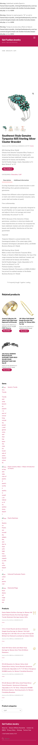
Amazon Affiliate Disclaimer (17, 728)
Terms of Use (27, 730)
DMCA (4, 730)
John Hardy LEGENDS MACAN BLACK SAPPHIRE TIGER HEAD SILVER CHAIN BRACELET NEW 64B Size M (9, 358)
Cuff (14, 50)
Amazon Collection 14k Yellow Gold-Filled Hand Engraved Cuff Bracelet (9, 320)
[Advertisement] (19, 71)
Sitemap (19, 730)
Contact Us (30, 728)
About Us (4, 728)
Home (3, 50)
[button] (33, 93)
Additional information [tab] (21, 180)
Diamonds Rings (13, 588)
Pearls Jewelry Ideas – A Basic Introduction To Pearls (21, 467)
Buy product (8, 169)
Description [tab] (7, 180)
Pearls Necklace (13, 518)
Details (31, 146)
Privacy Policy (11, 730)
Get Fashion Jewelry (8, 733)
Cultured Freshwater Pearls (16, 574)
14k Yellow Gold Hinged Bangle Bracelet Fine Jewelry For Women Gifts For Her (27, 321)
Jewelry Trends (12, 387)
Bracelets (9, 50)
